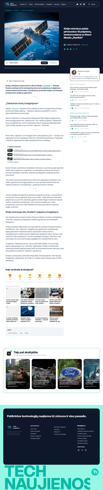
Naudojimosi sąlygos (82, 443)
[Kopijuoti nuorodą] (76, 49)
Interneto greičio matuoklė (84, 436)
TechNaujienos (8, 10)
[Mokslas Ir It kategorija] (70, 120)
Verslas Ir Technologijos (27, 10)
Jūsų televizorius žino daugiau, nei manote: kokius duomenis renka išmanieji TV (82, 96)
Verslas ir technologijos (60, 434)
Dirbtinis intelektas (39, 4)
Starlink (47, 85)
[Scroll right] (97, 374)
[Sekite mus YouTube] (77, 4)
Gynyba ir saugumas (35, 436)
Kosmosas (56, 4)
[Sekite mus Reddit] (84, 4)
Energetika (49, 4)
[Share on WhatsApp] (74, 49)
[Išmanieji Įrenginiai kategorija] (70, 100)
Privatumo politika (82, 438)
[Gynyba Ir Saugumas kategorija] (70, 108)
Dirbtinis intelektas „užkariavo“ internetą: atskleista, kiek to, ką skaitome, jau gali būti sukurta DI (84, 133)
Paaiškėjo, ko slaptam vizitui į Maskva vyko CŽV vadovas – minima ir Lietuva (84, 104)
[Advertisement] (85, 153)
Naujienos (16, 10)
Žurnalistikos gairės (82, 441)
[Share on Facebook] (68, 49)
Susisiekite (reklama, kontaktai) (85, 431)
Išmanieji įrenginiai (35, 438)
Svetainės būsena (82, 433)
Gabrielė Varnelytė (73, 45)
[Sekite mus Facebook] (80, 4)
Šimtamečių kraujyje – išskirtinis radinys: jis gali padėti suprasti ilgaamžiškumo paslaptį (84, 117)
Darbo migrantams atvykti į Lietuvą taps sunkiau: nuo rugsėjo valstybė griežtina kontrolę (84, 125)
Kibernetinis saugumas (60, 427)
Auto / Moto (33, 429)
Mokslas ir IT (23, 4)
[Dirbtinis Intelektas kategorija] (70, 91)
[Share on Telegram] (65, 49)
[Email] (79, 74)
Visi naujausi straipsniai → (13, 162)
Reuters (15, 108)
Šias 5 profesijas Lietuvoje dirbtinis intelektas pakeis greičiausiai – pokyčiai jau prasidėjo (83, 88)
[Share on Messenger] (71, 49)
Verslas (31, 4)
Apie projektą (80, 429)
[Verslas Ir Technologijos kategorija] (65, 45)
